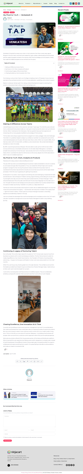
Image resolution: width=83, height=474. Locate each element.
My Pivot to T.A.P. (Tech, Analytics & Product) (17, 69)
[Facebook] (79, 3)
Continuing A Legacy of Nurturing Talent (16, 71)
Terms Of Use (31, 472)
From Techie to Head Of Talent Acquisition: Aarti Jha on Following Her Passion (19, 396)
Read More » (60, 39)
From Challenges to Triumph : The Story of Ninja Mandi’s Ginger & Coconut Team (67, 187)
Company (9, 9)
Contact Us (61, 3)
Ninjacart (9, 17)
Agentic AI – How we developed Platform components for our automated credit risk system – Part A (68, 58)
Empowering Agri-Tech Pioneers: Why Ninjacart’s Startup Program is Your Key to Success (68, 90)
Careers (45, 3)
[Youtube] (76, 3)
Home (4, 9)
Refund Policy (39, 472)
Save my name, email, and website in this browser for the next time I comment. (23, 437)
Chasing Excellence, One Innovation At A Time (18, 73)
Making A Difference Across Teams (14, 67)
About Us (21, 3)
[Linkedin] (71, 3)
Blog (55, 3)
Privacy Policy (24, 472)
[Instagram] (73, 3)
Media (50, 3)
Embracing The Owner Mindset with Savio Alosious (45, 396)
